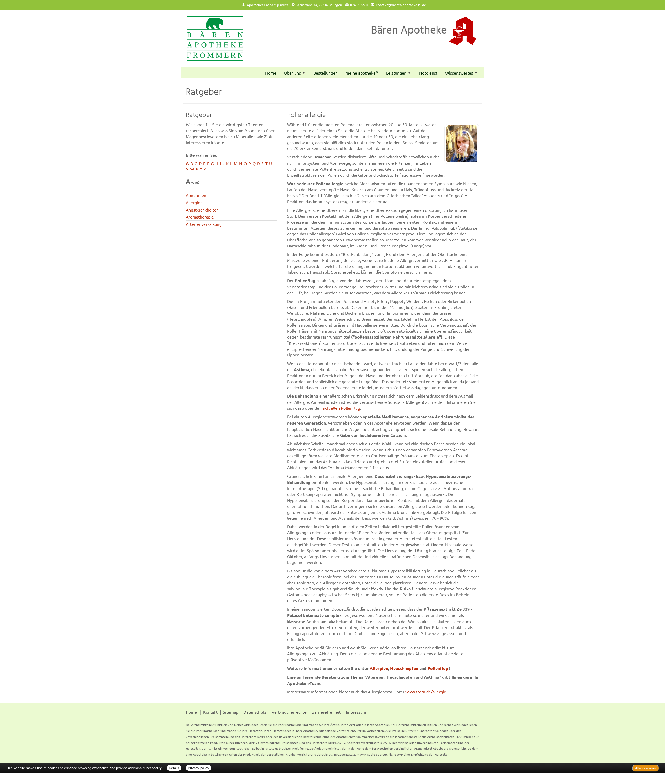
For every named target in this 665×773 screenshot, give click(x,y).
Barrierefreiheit (326, 712)
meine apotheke (361, 72)
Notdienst (428, 72)
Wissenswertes (459, 72)
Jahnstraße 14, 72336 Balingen (319, 5)
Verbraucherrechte (289, 712)
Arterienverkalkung (204, 224)
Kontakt (210, 712)
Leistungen (396, 72)
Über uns (292, 72)
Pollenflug (438, 668)
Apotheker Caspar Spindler (267, 5)
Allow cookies (645, 768)
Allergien (194, 202)
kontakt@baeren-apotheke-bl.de (401, 5)
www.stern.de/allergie (425, 691)
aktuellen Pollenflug (341, 408)
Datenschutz (255, 712)
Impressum (356, 712)
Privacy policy (198, 768)
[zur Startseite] (215, 38)
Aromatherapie (200, 216)
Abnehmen (196, 195)
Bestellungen (325, 72)
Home (270, 72)
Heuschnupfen (404, 668)
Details (174, 768)
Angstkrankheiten (202, 209)
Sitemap (230, 712)
